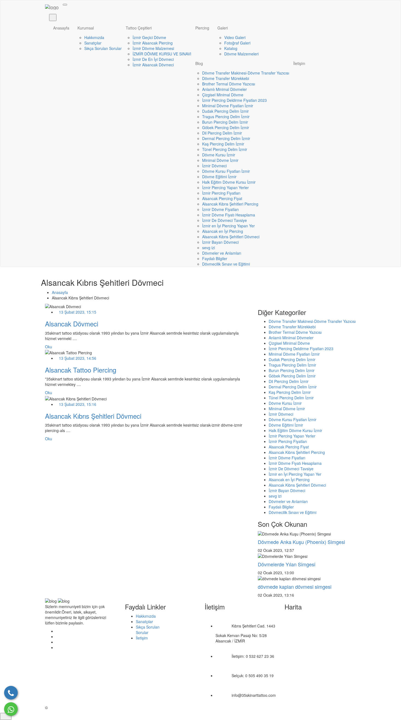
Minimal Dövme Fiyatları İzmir (227, 105)
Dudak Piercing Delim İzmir (225, 111)
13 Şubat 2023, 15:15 (77, 312)
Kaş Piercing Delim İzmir (223, 144)
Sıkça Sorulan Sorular (103, 48)
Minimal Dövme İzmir (220, 160)
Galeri (222, 28)
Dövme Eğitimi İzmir (219, 176)
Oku (48, 346)
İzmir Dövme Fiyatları (220, 209)
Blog (199, 63)
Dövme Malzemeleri (241, 53)
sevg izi (208, 247)
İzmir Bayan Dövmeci (220, 242)
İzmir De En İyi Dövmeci (153, 59)
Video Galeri (235, 37)
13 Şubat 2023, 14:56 (77, 358)
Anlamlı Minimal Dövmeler (224, 89)
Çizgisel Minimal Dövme (222, 94)
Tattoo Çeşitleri (139, 28)
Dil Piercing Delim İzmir (222, 133)
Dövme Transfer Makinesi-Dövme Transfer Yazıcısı (245, 73)
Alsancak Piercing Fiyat (222, 198)
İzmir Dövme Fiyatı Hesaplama (228, 215)
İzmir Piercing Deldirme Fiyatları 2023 (234, 100)
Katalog (230, 48)
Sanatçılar (92, 43)
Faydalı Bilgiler (214, 258)
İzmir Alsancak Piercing (153, 43)
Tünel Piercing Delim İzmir (224, 149)
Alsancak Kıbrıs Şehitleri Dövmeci (230, 236)
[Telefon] (11, 693)
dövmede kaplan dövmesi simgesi (294, 586)
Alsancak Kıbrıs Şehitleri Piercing (230, 204)
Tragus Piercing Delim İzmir (226, 116)
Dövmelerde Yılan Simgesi (286, 564)
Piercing (202, 28)
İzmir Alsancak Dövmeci (153, 64)
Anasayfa (61, 28)
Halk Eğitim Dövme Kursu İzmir (229, 182)
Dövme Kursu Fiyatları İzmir (226, 171)
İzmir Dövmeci (214, 165)
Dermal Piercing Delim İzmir (226, 138)
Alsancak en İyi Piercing (222, 231)
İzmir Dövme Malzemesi (153, 48)
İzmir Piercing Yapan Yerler (225, 187)
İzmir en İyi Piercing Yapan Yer (228, 225)
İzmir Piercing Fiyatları (221, 193)
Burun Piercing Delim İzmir (225, 122)
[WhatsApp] (11, 709)
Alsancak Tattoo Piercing (80, 369)
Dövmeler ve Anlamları (221, 253)
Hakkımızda (94, 37)
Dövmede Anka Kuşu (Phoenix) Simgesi (301, 541)
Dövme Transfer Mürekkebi (225, 78)
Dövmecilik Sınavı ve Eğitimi (226, 264)
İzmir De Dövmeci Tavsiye (224, 220)
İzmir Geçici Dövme (149, 37)
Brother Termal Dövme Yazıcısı (228, 84)
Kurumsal (85, 28)
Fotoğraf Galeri (237, 43)
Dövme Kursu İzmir (218, 154)
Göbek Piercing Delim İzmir (225, 127)
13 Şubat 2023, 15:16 (77, 404)
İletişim (299, 63)
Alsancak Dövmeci (71, 323)
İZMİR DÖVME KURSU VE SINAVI (162, 53)
